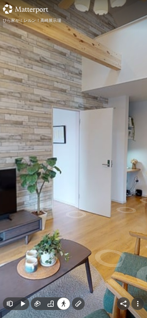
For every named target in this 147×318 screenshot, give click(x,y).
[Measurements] (78, 303)
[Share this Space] (123, 303)
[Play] (22, 304)
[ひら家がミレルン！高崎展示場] (73, 159)
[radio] (37, 304)
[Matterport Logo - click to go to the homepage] (25, 9)
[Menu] (137, 303)
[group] (50, 303)
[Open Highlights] (9, 304)
